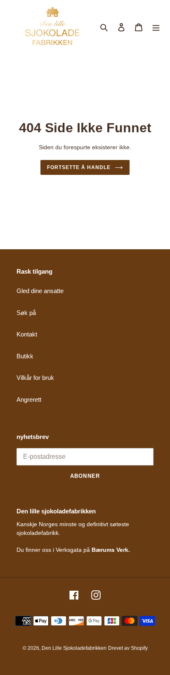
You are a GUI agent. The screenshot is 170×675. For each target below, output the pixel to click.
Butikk (25, 356)
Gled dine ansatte (40, 290)
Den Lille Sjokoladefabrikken (74, 648)
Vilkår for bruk (35, 377)
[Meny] (156, 27)
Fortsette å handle (78, 167)
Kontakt (27, 334)
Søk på (26, 312)
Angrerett (29, 399)
